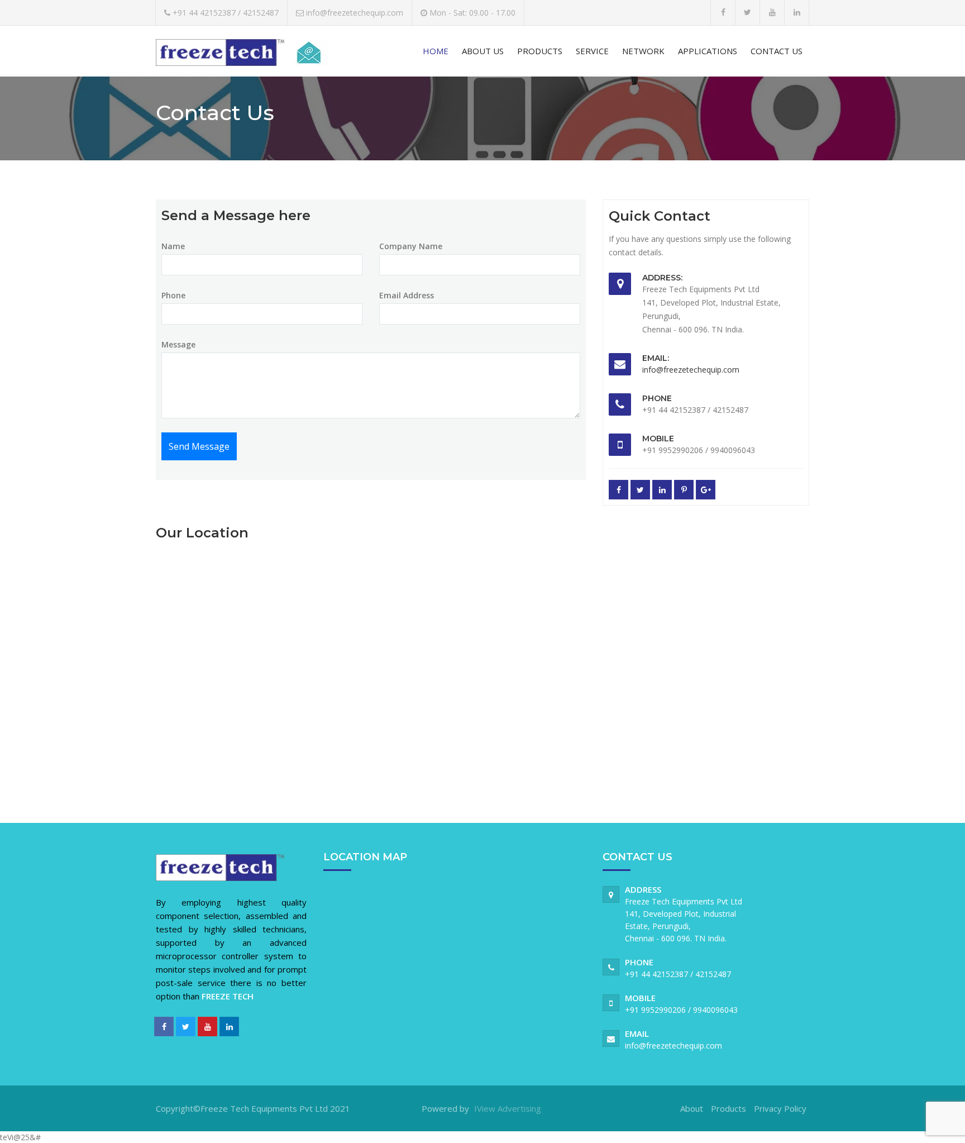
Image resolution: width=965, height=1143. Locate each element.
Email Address (406, 295)
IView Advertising (507, 1108)
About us (483, 50)
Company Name (410, 246)
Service (592, 50)
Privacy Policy (780, 1108)
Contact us (776, 50)
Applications (707, 50)
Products (539, 50)
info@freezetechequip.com (690, 369)
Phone (173, 295)
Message (178, 344)
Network (643, 50)
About (691, 1108)
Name (173, 246)
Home (435, 50)
